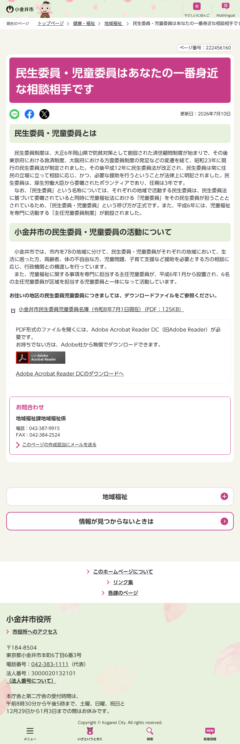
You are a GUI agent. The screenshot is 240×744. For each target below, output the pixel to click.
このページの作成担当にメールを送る (59, 445)
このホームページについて (123, 571)
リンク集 (123, 582)
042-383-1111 (50, 664)
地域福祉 (113, 23)
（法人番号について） (31, 680)
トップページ (51, 23)
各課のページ (123, 592)
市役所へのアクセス (35, 631)
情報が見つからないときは (116, 521)
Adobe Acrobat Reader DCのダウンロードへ (70, 373)
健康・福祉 (84, 23)
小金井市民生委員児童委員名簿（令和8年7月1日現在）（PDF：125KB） (101, 309)
